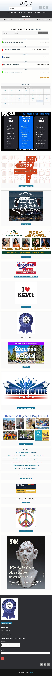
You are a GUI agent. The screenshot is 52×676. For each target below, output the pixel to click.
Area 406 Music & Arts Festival (11, 64)
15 (46, 95)
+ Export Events (45, 77)
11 (18, 95)
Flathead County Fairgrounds (43, 64)
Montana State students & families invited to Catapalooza (26, 462)
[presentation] (10, 645)
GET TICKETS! (26, 224)
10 (11, 95)
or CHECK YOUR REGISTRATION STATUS (26, 276)
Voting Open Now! (6, 623)
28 (19, 90)
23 (5, 101)
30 (33, 90)
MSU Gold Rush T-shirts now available (26, 452)
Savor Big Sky (6, 57)
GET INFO (26, 367)
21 (40, 98)
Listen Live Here (26, 307)
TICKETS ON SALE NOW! (26, 186)
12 (26, 95)
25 (19, 101)
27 (12, 90)
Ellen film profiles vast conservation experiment (26, 459)
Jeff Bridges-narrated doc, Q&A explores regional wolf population (26, 455)
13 (32, 95)
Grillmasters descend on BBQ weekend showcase (26, 465)
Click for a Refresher (26, 478)
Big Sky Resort (46, 57)
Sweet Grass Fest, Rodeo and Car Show (13, 42)
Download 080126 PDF (26, 531)
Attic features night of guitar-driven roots (26, 468)
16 (4, 98)
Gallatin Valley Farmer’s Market (11, 49)
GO (2, 658)
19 (25, 98)
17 (11, 98)
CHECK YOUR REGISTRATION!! (26, 408)
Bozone (31, 672)
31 (39, 90)
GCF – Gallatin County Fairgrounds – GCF (40, 49)
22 (47, 98)
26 (5, 90)
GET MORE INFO (26, 257)
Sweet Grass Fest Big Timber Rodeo (12, 72)
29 (26, 90)
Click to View (26, 502)
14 (40, 95)
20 (33, 98)
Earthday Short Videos (26, 444)
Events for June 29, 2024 (20, 29)
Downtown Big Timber (44, 42)
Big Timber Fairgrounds (44, 72)
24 (12, 101)
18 (19, 98)
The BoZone (26, 3)
